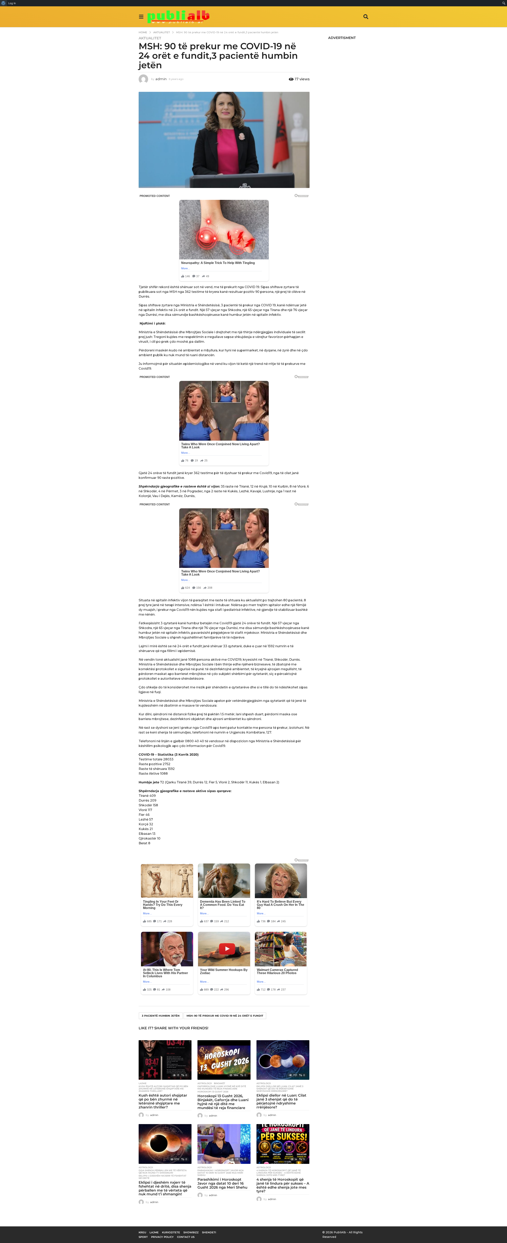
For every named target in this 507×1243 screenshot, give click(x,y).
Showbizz (191, 1232)
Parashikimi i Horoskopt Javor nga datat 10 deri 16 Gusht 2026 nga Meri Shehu (220, 1172)
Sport (143, 1236)
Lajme (142, 1083)
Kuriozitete (171, 1232)
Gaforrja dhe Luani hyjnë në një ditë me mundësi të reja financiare (221, 1087)
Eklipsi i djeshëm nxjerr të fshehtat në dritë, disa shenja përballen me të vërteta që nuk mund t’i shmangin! (165, 1188)
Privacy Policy (162, 1236)
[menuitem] (3, 3)
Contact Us (185, 1236)
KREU (142, 1232)
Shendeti (209, 1232)
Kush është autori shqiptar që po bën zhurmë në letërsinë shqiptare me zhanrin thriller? (163, 1088)
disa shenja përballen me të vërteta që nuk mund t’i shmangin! (163, 1171)
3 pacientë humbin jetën (161, 1015)
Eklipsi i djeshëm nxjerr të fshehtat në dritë (162, 1177)
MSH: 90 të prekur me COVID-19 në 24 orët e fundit (225, 1015)
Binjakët (219, 1083)
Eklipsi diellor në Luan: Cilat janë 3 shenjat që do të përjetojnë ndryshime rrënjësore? (279, 1088)
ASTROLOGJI (204, 1083)
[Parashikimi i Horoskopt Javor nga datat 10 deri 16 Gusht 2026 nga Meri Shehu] (223, 1144)
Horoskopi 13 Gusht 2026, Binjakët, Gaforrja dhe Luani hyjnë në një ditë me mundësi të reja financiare (223, 1102)
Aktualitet (150, 38)
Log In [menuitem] (12, 3)
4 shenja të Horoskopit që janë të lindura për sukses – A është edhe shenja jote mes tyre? (278, 1172)
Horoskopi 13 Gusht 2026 (212, 1091)
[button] (141, 17)
